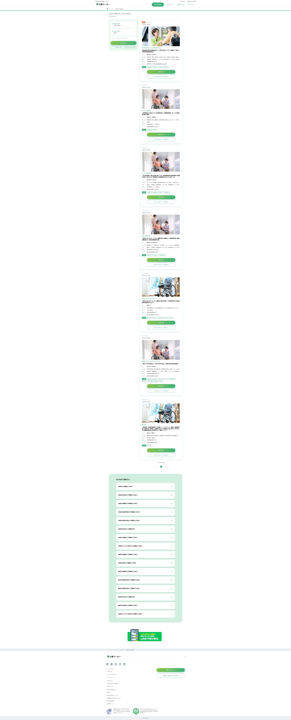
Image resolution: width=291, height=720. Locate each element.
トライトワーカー (110, 649)
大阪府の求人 (122, 649)
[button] (180, 4)
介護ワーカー (116, 649)
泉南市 (110, 13)
